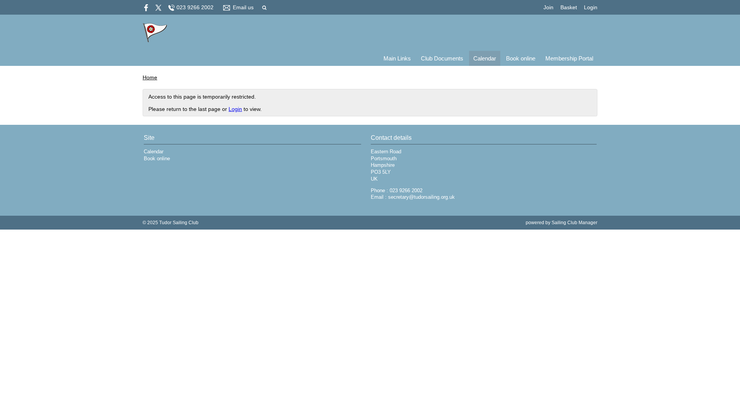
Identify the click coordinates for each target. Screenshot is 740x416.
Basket (568, 7)
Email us (243, 7)
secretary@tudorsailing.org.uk (421, 197)
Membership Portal (569, 58)
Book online (520, 58)
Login (590, 7)
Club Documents (442, 58)
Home (150, 77)
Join (548, 7)
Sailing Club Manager (574, 222)
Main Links (397, 58)
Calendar (484, 58)
